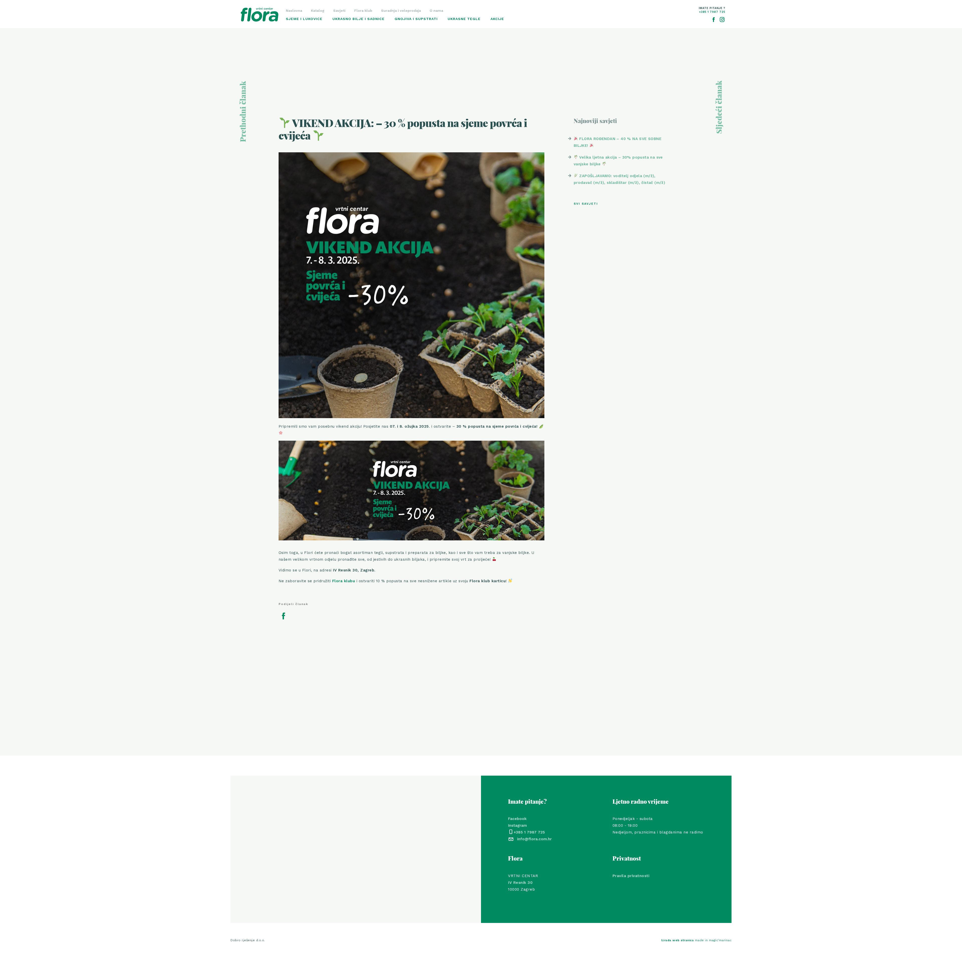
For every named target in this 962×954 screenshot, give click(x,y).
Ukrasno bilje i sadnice (358, 19)
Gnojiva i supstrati (416, 19)
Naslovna (294, 11)
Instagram (517, 825)
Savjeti (339, 11)
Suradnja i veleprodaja (401, 11)
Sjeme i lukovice (304, 19)
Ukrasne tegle (464, 19)
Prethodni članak (243, 111)
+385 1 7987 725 (529, 832)
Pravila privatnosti (631, 876)
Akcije (497, 19)
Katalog (317, 11)
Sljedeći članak (719, 107)
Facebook (517, 818)
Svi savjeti (586, 203)
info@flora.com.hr (534, 839)
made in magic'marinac (696, 940)
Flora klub (363, 11)
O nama (436, 11)
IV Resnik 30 (520, 882)
